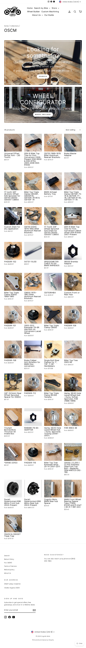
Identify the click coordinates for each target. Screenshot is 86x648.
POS (33, 640)
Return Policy (9, 559)
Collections (14, 26)
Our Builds (49, 15)
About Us (36, 15)
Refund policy (9, 570)
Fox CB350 (8, 563)
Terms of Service (10, 566)
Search (43, 76)
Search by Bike (41, 8)
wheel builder (43, 114)
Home (30, 8)
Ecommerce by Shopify (46, 640)
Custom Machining (50, 11)
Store (54, 8)
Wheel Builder (33, 11)
